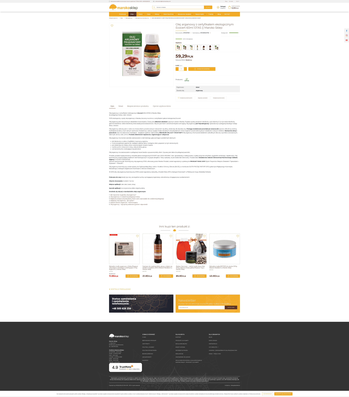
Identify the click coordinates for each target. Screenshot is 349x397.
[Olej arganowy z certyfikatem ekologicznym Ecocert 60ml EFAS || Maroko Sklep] (178, 47)
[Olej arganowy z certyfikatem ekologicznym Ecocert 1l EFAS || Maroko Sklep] (210, 47)
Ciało (148, 14)
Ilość (179, 65)
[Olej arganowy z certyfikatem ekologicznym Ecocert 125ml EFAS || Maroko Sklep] (184, 47)
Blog (219, 14)
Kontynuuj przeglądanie (121, 289)
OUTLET (227, 14)
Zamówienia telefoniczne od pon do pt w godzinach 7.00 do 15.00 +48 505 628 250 (130, 1)
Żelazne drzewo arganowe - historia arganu (124, 202)
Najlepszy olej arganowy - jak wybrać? (122, 200)
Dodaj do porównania (218, 98)
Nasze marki (199, 14)
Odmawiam (267, 394)
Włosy (157, 14)
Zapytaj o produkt (202, 98)
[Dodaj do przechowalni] (112, 26)
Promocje (122, 14)
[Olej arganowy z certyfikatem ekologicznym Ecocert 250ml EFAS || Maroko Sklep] (197, 47)
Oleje (132, 14)
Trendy (210, 14)
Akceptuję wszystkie (283, 394)
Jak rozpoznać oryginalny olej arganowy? (123, 195)
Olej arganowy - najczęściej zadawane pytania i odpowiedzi (129, 204)
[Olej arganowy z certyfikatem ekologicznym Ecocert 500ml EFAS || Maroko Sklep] (203, 47)
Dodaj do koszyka (203, 69)
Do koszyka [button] (134, 276)
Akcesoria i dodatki (184, 14)
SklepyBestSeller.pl (235, 385)
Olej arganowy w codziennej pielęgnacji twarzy (125, 197)
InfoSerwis (227, 385)
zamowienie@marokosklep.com (163, 1)
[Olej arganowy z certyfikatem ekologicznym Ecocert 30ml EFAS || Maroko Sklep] (216, 47)
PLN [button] (237, 1)
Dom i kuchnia (168, 14)
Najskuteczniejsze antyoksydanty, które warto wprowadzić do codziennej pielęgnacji (137, 199)
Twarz (140, 14)
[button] (112, 106)
